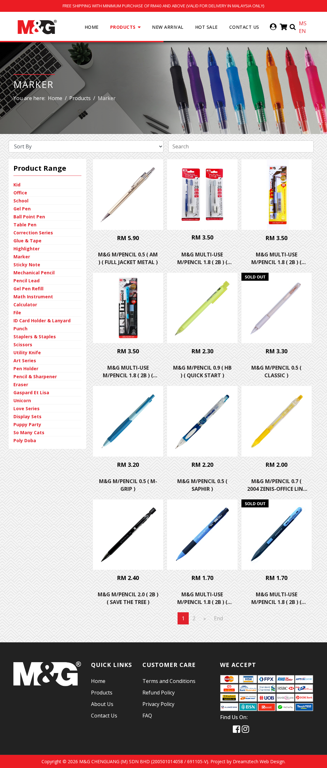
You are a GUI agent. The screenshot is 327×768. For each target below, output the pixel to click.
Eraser (20, 384)
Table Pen (24, 225)
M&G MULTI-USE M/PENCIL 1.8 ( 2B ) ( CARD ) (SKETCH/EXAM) (276, 262)
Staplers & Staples (34, 336)
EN (302, 31)
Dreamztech (245, 761)
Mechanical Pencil (34, 273)
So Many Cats (28, 432)
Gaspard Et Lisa (31, 392)
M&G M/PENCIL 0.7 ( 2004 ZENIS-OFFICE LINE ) (276, 489)
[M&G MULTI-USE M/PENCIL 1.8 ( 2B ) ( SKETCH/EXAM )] (202, 534)
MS (303, 23)
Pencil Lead (26, 281)
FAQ (147, 715)
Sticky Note (26, 265)
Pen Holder (25, 368)
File (17, 313)
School (20, 201)
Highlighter (26, 249)
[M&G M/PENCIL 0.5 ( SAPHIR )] (202, 421)
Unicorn (22, 400)
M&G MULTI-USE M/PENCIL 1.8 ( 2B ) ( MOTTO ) (276, 602)
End (218, 618)
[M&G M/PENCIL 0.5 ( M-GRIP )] (128, 421)
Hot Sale (206, 27)
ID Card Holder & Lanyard (42, 320)
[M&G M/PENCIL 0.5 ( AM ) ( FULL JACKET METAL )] (128, 194)
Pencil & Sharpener (35, 376)
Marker (21, 257)
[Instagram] (245, 729)
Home (92, 27)
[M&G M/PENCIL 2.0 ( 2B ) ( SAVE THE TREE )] (128, 534)
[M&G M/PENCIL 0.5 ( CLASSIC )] (276, 308)
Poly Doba (24, 440)
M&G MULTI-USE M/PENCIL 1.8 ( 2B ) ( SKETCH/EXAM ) (202, 602)
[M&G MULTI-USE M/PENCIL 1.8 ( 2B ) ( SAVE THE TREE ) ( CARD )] (202, 194)
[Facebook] (236, 729)
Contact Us (244, 27)
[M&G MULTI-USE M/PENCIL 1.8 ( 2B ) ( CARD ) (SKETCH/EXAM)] (276, 194)
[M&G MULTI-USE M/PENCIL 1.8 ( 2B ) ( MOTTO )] (276, 534)
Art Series (24, 360)
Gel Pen (22, 209)
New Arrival (168, 27)
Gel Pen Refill (28, 289)
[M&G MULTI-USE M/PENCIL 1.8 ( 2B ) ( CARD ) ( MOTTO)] (128, 308)
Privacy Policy (158, 704)
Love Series (26, 408)
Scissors (22, 344)
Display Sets (27, 416)
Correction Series (33, 233)
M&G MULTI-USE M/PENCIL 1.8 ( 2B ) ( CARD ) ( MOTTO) (128, 375)
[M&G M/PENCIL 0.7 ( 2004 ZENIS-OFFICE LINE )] (276, 421)
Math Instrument (33, 297)
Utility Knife (27, 352)
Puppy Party (27, 424)
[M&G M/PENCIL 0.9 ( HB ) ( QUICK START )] (202, 308)
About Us (102, 704)
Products (123, 27)
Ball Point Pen (29, 217)
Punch (20, 328)
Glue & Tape (27, 241)
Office (20, 193)
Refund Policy (158, 692)
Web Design (272, 761)
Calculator (25, 305)
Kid (16, 185)
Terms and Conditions (168, 681)
